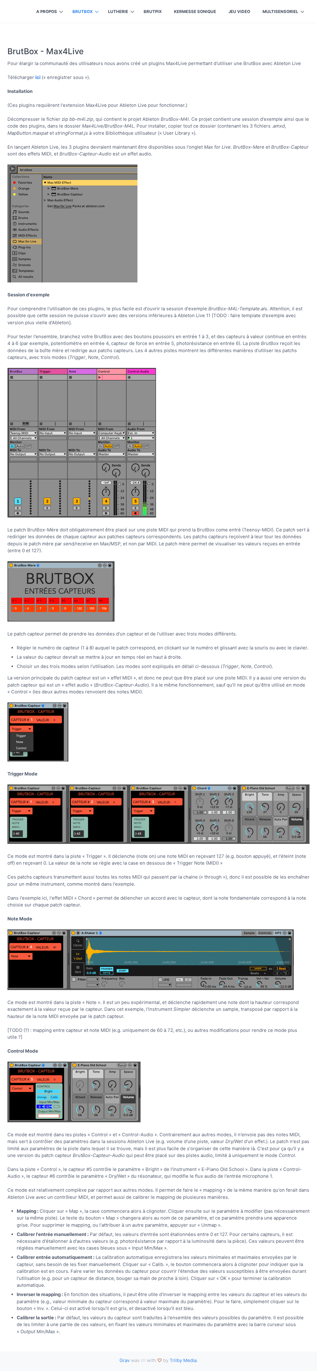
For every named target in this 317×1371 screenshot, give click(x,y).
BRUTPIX (153, 11)
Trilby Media (183, 1360)
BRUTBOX (82, 11)
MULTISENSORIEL (280, 11)
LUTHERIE (118, 11)
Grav (124, 1360)
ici (38, 77)
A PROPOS (46, 11)
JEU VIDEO (239, 11)
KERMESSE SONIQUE (195, 11)
